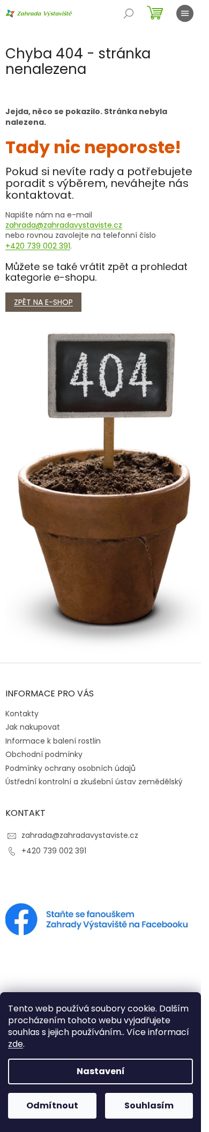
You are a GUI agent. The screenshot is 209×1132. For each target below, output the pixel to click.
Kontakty (22, 713)
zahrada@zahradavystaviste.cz (63, 225)
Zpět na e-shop (43, 302)
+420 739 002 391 (37, 246)
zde (15, 1044)
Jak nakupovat (32, 727)
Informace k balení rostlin (53, 741)
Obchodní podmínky (44, 754)
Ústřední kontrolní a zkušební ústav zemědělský (94, 781)
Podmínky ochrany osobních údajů (70, 768)
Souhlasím (149, 1105)
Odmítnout (52, 1105)
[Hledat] (128, 13)
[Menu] (185, 13)
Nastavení (101, 1071)
